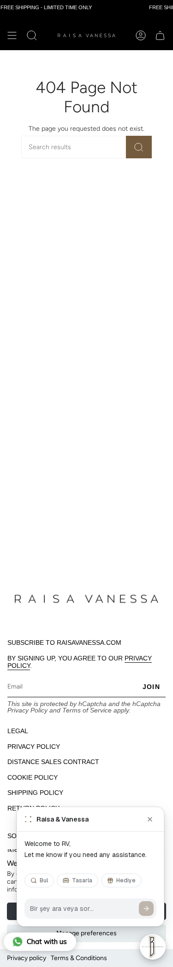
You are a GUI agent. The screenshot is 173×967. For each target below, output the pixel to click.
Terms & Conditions (79, 958)
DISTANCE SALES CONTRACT (53, 761)
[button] (32, 35)
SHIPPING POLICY (35, 792)
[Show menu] (12, 35)
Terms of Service (87, 710)
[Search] (139, 147)
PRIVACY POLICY (33, 746)
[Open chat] (153, 947)
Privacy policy (26, 958)
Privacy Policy (27, 710)
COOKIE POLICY (32, 777)
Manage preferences (86, 933)
